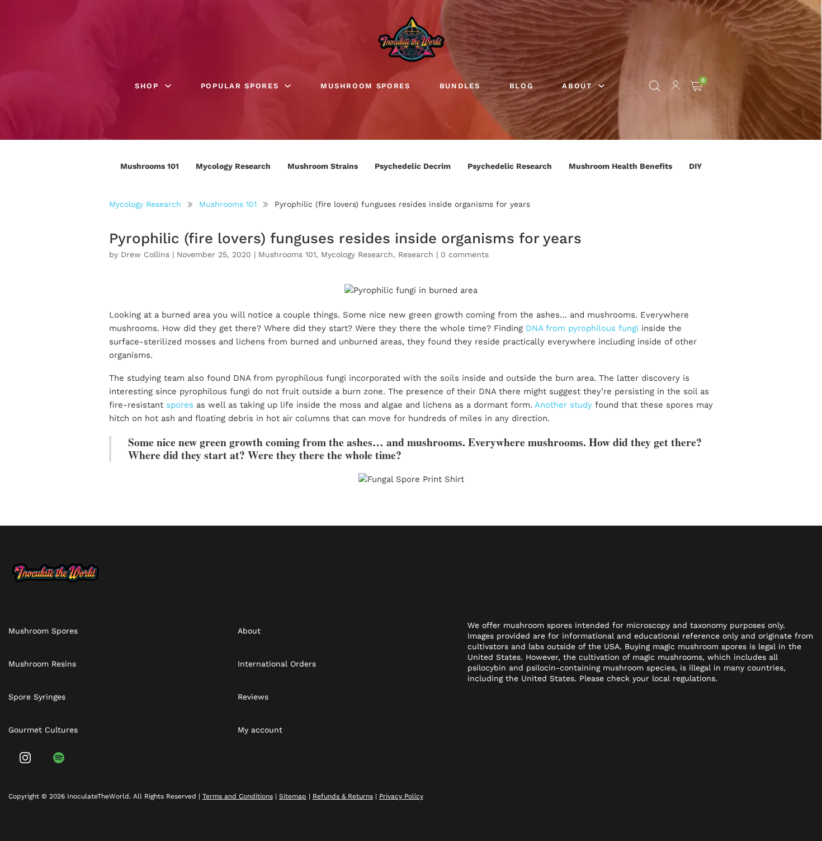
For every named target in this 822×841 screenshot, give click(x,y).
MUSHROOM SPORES (365, 86)
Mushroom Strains (322, 166)
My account (260, 729)
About (249, 630)
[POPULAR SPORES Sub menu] (287, 85)
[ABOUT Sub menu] (601, 85)
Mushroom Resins (42, 663)
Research (415, 254)
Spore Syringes (36, 696)
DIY (695, 166)
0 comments (465, 254)
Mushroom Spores (43, 630)
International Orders (277, 663)
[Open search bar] (654, 86)
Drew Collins (145, 254)
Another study (563, 405)
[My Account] (676, 87)
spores (179, 405)
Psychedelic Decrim (413, 166)
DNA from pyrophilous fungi (582, 328)
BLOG (521, 86)
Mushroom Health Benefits (620, 166)
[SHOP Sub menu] (168, 85)
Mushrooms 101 (149, 166)
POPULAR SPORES (240, 86)
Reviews (253, 696)
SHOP (147, 86)
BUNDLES (460, 86)
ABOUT (577, 86)
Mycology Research (233, 166)
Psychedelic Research (509, 166)
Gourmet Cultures (43, 729)
